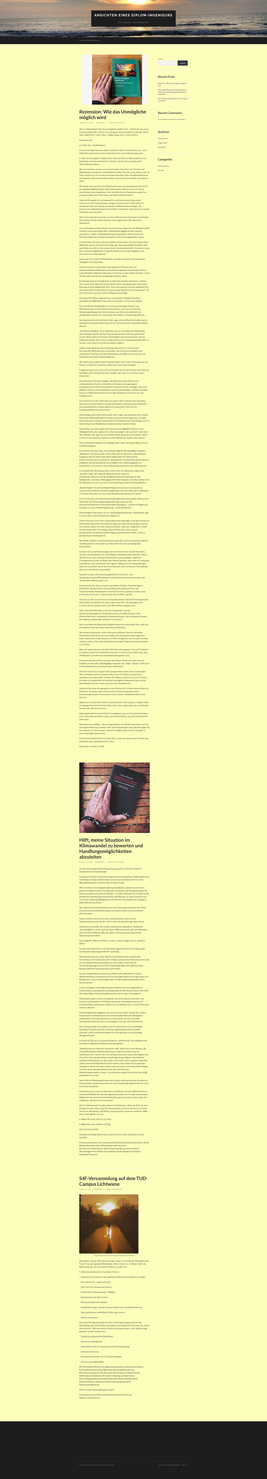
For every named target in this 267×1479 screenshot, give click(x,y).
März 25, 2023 (85, 1189)
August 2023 (162, 143)
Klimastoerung (163, 166)
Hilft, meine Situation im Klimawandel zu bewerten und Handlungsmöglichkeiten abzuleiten (111, 848)
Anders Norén (174, 1465)
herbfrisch (101, 122)
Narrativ (161, 170)
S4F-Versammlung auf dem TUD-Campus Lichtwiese (113, 1181)
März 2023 (162, 147)
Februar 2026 (163, 138)
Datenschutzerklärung (89, 40)
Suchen (160, 59)
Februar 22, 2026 (86, 122)
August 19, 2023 (86, 862)
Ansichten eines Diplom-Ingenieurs (133, 15)
